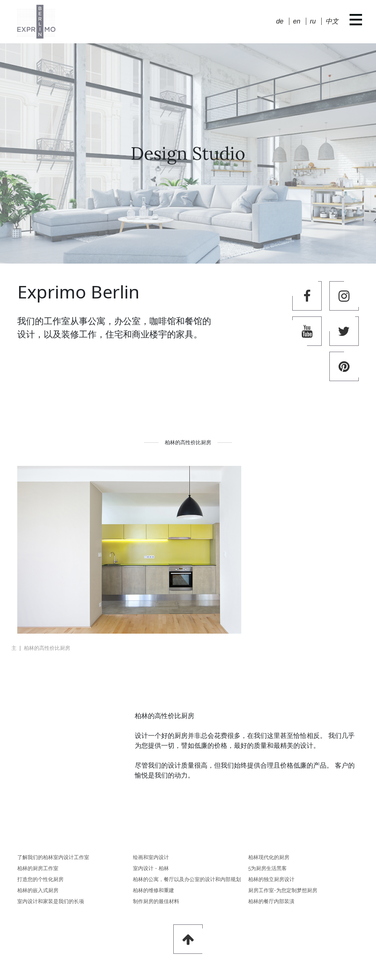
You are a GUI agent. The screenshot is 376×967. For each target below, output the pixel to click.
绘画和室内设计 (151, 857)
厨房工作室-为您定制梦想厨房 (282, 890)
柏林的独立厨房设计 (271, 879)
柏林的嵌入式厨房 (37, 890)
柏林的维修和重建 (153, 890)
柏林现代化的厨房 (268, 857)
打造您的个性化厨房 (40, 879)
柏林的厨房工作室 (37, 868)
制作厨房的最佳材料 (156, 901)
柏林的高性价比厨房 (47, 647)
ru (313, 21)
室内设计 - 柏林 (151, 868)
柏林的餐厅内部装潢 (271, 901)
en (296, 21)
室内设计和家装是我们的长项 (50, 901)
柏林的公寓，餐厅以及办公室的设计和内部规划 (187, 879)
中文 (332, 21)
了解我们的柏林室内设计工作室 (53, 857)
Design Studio (188, 153)
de (279, 21)
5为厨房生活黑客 (267, 868)
